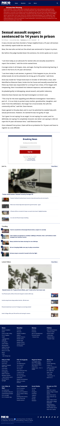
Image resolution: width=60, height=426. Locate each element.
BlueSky (33, 399)
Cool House (4, 368)
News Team (50, 372)
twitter (41, 417)
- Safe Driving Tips (6, 356)
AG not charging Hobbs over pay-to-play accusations (24, 247)
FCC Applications (51, 368)
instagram (44, 417)
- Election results (51, 331)
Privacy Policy (31, 158)
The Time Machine (21, 376)
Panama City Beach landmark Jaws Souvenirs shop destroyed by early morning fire (29, 198)
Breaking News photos (22, 396)
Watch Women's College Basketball (51, 405)
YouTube (34, 388)
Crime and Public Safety (14, 40)
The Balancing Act (21, 363)
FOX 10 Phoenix (5, 40)
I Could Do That (20, 372)
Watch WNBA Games (52, 407)
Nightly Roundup (6, 347)
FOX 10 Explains (5, 335)
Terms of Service (31, 160)
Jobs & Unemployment (37, 333)
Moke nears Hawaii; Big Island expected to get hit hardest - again (25, 204)
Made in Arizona (5, 373)
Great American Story (22, 370)
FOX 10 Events (20, 390)
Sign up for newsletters (22, 392)
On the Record (20, 374)
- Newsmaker (50, 335)
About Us (50, 360)
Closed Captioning (51, 363)
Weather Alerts (20, 338)
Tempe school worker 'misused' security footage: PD (17, 194)
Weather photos (20, 400)
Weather (19, 328)
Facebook (34, 393)
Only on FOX (6, 360)
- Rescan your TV (51, 376)
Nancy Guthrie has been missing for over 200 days (24, 241)
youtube (46, 417)
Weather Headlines (21, 333)
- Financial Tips (35, 337)
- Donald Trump (50, 338)
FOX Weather (20, 345)
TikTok (33, 390)
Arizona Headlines (6, 330)
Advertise (49, 361)
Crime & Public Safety (7, 333)
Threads (34, 397)
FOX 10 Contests (21, 388)
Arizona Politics (50, 333)
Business (34, 330)
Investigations (5, 372)
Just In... (4, 166)
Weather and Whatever (22, 379)
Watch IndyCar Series (52, 399)
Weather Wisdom (21, 344)
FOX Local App (5, 395)
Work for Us (49, 377)
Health (3, 337)
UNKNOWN (19, 377)
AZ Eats (18, 361)
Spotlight (4, 380)
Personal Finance (36, 335)
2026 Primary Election (52, 330)
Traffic (3, 354)
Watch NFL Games (51, 390)
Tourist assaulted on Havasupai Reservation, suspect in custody (28, 229)
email (55, 417)
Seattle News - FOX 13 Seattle (37, 368)
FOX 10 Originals (22, 360)
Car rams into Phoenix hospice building (19, 217)
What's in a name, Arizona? (21, 381)
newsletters (57, 417)
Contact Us (49, 365)
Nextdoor (34, 400)
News (3, 328)
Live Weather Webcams (7, 392)
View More (54, 166)
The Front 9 (19, 368)
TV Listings (49, 374)
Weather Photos (21, 342)
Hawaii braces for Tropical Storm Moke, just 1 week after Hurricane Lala (23, 290)
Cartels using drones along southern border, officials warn (15, 300)
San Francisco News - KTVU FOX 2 (37, 365)
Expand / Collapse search (57, 3)
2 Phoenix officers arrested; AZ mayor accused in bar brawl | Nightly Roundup (28, 211)
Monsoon (19, 331)
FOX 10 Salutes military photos (22, 394)
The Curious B (20, 365)
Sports (3, 352)
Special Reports (5, 379)
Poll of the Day (5, 349)
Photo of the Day (21, 398)
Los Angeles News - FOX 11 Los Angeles (36, 362)
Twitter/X (34, 395)
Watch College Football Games (52, 392)
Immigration (5, 342)
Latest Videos (6, 262)
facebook (38, 417)
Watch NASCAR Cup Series (51, 397)
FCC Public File (50, 370)
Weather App (20, 340)
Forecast (19, 330)
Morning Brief (5, 345)
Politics (49, 328)
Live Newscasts (5, 390)
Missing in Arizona (6, 375)
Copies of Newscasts (52, 367)
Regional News (37, 360)
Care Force (4, 363)
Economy (34, 331)
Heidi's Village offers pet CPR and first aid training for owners (16, 313)
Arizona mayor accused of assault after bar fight (23, 253)
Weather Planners (21, 337)
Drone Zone (5, 370)
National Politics (50, 337)
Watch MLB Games (51, 395)
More (35, 3)
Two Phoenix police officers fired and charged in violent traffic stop (17, 293)
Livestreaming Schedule (7, 393)
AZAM (3, 331)
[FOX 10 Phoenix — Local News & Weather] (6, 3)
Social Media (36, 386)
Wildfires (19, 335)
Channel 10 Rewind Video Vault (6, 366)
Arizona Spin (5, 361)
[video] (30, 276)
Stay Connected (22, 386)
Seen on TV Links (6, 350)
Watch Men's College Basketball (52, 402)
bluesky (52, 417)
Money (34, 328)
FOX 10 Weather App (7, 397)
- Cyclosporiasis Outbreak (5, 339)
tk (49, 417)
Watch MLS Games (51, 409)
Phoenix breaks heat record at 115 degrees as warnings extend (16, 307)
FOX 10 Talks (20, 367)
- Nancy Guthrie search (7, 377)
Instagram (34, 392)
